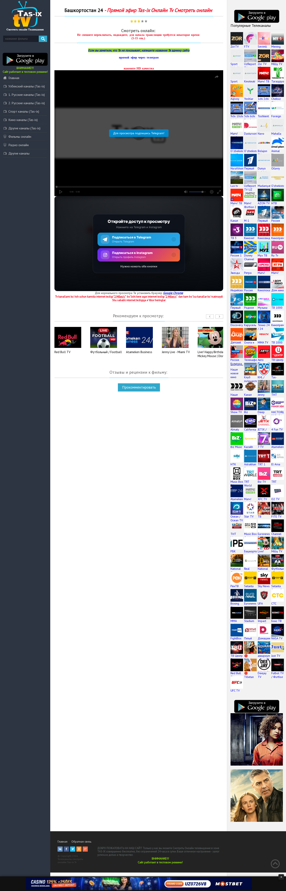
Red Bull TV (62, 352)
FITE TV (276, 516)
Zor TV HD (262, 66)
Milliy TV (276, 64)
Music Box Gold (250, 536)
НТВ (274, 203)
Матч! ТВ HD (236, 205)
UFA (260, 603)
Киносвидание (267, 238)
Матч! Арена (262, 274)
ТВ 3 (234, 238)
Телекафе (250, 360)
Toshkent (263, 116)
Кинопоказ (264, 290)
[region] (138, 243)
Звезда (235, 273)
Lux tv (234, 186)
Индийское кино (238, 292)
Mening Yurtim (276, 48)
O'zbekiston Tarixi (278, 187)
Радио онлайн (18, 145)
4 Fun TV (277, 429)
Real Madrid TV (248, 572)
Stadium (249, 621)
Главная (13, 78)
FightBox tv (236, 640)
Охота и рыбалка (249, 344)
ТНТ (274, 395)
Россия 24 (275, 222)
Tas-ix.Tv (72, 862)
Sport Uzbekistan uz (237, 85)
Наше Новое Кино (235, 398)
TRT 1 (261, 464)
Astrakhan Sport (250, 466)
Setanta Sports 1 (249, 588)
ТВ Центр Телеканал (237, 657)
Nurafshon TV (237, 170)
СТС (273, 603)
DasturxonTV (252, 133)
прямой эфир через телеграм (138, 57)
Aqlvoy (235, 99)
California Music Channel (250, 433)
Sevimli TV (262, 48)
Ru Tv (274, 255)
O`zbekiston (251, 151)
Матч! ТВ (263, 81)
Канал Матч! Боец (234, 224)
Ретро (248, 273)
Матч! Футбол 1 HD (237, 137)
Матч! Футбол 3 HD (250, 503)
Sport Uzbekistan (237, 66)
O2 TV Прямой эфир (276, 503)
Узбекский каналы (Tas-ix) (26, 86)
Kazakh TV (248, 449)
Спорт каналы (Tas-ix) (23, 111)
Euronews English (264, 536)
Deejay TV (262, 675)
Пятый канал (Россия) (249, 642)
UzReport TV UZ (250, 187)
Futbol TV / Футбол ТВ (277, 677)
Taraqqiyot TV (278, 83)
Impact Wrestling (263, 623)
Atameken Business (139, 352)
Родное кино (249, 309)
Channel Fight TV (276, 536)
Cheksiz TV (276, 100)
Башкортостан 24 (253, 553)
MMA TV (263, 342)
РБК (233, 551)
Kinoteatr (249, 81)
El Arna (275, 464)
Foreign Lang (276, 118)
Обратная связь (81, 841)
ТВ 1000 (276, 308)
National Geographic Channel (238, 572)
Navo (261, 133)
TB (259, 516)
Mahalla (276, 133)
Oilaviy (275, 168)
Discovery (237, 325)
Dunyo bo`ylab (262, 170)
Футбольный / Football (106, 352)
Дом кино (277, 290)
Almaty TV (235, 431)
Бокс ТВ (276, 621)
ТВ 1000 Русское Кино (276, 346)
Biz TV (262, 482)
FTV (246, 46)
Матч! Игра (274, 274)
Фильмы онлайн (19, 136)
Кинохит (249, 238)
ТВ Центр (277, 360)
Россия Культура (236, 362)
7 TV (261, 447)
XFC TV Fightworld (264, 501)
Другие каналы (19, 153)
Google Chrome (173, 293)
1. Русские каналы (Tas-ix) (26, 94)
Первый (249, 168)
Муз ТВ (262, 255)
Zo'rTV (235, 46)
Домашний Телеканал (265, 640)
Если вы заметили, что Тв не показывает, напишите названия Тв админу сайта (138, 50)
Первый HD (236, 309)
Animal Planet (275, 153)
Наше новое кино (234, 373)
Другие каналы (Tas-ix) (24, 128)
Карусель (250, 325)
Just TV (275, 656)
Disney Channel (249, 257)
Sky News (264, 586)
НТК (233, 464)
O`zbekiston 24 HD (238, 153)
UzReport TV (250, 66)
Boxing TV (235, 605)
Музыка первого (263, 309)
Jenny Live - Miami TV (176, 352)
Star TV (249, 516)
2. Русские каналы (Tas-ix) (26, 103)
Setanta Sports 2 (276, 588)
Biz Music (236, 447)
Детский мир (236, 344)
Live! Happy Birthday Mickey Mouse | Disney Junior (212, 356)
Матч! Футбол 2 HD (250, 207)
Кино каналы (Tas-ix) (23, 120)
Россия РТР (248, 292)
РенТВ (235, 586)
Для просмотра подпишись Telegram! (138, 133)
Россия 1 (236, 255)
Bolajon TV (262, 153)
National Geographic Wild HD (265, 572)
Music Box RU (237, 483)
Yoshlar (248, 99)
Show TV (236, 412)
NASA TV (276, 638)
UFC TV (235, 690)
